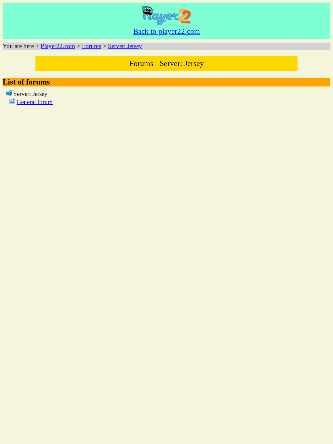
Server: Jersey (125, 46)
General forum (35, 101)
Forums (91, 46)
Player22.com (58, 46)
